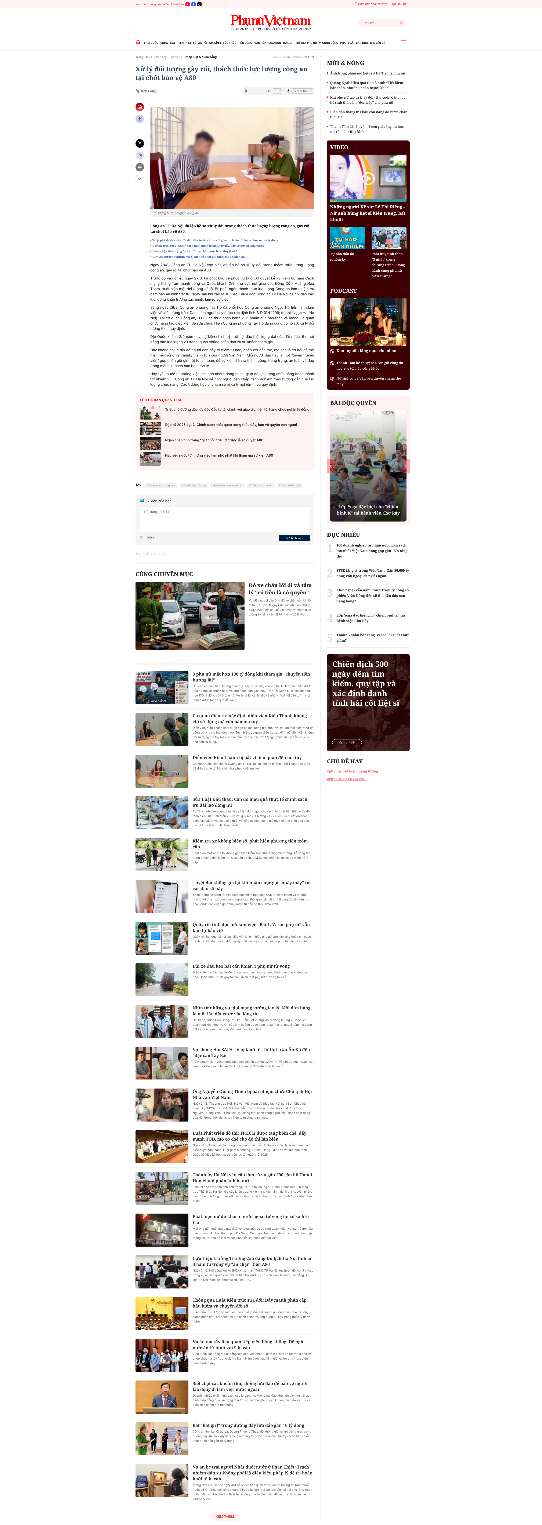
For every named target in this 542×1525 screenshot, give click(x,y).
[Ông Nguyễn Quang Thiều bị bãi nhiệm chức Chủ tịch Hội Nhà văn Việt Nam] (162, 1105)
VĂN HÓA (260, 42)
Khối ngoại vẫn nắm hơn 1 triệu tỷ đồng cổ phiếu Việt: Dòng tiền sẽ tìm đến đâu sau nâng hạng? (372, 595)
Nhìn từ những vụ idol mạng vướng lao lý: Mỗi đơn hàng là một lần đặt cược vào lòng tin (251, 1011)
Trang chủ (143, 57)
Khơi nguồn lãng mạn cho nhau (366, 350)
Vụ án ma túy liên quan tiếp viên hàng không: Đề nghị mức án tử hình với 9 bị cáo (249, 1344)
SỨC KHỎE (229, 42)
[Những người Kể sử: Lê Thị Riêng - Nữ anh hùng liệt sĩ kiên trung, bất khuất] (368, 178)
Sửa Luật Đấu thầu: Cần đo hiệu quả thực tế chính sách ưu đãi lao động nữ (250, 802)
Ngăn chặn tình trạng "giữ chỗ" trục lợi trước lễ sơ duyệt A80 (194, 251)
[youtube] (187, 4)
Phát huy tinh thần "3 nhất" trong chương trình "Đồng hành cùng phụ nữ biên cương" (388, 265)
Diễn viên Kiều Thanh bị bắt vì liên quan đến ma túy (247, 757)
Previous (331, 466)
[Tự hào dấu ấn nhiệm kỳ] (347, 238)
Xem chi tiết (347, 742)
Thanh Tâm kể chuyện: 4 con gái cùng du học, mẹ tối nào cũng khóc (367, 129)
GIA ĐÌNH (215, 42)
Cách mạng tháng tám (161, 485)
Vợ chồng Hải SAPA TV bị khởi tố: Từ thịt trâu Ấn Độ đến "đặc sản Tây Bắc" (251, 1052)
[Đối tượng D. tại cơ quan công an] (232, 158)
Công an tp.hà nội (261, 485)
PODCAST (343, 290)
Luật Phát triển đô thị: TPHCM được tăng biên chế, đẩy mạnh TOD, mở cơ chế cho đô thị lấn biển (249, 1136)
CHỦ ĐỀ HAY (345, 761)
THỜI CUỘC (151, 42)
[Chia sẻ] (140, 155)
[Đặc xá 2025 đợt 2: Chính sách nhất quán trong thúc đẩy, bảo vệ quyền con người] (150, 428)
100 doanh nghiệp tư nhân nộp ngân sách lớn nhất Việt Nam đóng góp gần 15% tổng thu (371, 551)
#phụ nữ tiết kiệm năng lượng (352, 771)
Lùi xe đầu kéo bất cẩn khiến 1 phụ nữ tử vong (241, 966)
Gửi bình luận (294, 538)
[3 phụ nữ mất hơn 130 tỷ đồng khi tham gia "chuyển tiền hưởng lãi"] (162, 687)
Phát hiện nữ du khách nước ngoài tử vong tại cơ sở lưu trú (251, 1219)
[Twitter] (140, 143)
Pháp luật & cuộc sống (201, 57)
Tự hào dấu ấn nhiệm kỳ (342, 257)
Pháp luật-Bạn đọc (167, 57)
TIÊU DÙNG (245, 42)
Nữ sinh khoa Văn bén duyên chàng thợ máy (368, 381)
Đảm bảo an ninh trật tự (228, 485)
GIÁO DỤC (274, 42)
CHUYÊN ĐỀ (377, 42)
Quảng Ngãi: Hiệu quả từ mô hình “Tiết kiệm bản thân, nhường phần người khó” (366, 85)
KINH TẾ (191, 42)
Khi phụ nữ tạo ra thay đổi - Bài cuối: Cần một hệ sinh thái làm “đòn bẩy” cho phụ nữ (367, 100)
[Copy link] (140, 179)
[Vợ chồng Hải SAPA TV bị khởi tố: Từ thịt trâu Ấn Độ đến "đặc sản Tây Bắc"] (162, 1063)
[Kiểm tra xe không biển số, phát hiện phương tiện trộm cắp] (162, 854)
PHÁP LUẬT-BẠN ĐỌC (354, 42)
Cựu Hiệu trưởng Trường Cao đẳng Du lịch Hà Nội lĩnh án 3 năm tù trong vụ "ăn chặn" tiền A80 (253, 1261)
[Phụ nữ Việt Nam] (271, 23)
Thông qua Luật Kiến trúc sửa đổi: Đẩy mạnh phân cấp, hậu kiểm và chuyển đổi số (250, 1303)
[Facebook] (193, 4)
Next (406, 466)
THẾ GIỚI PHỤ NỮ (306, 42)
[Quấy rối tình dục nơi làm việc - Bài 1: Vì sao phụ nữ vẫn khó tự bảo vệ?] (162, 938)
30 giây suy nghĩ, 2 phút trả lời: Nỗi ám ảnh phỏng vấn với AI (368, 510)
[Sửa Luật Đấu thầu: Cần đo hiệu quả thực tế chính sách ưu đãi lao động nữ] (162, 812)
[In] (140, 167)
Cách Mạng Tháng (194, 485)
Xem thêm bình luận (151, 553)
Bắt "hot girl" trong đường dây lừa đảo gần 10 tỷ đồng (248, 1425)
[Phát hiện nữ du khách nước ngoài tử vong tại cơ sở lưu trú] (162, 1230)
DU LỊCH (288, 42)
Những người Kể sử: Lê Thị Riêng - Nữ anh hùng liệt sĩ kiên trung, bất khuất (367, 213)
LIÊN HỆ (401, 4)
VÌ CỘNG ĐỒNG (328, 42)
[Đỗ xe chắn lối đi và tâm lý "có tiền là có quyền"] (190, 616)
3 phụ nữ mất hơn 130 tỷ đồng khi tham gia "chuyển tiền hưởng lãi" (251, 677)
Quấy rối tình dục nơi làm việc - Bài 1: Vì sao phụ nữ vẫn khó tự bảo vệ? (251, 927)
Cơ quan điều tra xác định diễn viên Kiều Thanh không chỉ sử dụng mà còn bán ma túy (250, 718)
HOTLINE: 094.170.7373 (372, 4)
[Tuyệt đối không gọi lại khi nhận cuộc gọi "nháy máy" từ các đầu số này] (162, 896)
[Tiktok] (199, 4)
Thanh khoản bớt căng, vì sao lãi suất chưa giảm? (372, 638)
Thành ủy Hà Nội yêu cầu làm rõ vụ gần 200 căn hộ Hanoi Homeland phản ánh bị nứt (252, 1178)
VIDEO (339, 147)
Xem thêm (225, 1516)
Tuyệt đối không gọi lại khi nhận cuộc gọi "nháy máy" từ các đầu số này (251, 885)
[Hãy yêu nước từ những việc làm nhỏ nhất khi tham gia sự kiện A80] (150, 459)
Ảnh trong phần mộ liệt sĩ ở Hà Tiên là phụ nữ (367, 73)
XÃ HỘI (202, 42)
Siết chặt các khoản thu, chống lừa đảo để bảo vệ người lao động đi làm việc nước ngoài (250, 1386)
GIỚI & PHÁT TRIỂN (172, 42)
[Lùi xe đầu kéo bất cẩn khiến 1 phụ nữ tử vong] (162, 979)
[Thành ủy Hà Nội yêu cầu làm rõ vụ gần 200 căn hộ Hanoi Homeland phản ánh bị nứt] (162, 1188)
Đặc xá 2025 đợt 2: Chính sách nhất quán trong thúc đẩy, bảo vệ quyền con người (208, 246)
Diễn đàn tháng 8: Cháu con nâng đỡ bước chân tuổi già (368, 114)
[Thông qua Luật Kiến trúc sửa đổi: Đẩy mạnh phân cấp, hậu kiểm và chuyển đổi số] (162, 1313)
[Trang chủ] (139, 43)
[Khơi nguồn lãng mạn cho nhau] (368, 322)
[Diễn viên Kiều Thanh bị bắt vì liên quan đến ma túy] (162, 771)
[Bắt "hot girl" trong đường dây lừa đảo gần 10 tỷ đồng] (162, 1438)
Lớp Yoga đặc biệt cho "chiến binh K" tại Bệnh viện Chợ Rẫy (370, 618)
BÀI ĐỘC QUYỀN (353, 402)
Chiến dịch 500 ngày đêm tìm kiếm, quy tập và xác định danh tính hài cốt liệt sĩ (365, 683)
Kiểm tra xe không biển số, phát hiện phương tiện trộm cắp (250, 844)
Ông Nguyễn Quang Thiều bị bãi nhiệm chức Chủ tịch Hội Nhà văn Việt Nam (252, 1094)
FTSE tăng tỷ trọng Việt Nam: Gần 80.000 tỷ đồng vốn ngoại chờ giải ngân (372, 573)
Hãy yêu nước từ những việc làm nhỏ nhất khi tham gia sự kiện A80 (199, 257)
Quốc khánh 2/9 (290, 485)
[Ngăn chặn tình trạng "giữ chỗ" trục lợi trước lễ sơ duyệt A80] (150, 443)
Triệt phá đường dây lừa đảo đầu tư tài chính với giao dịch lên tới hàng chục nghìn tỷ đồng (215, 240)
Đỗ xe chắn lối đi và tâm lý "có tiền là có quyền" (280, 589)
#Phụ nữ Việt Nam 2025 (346, 779)
